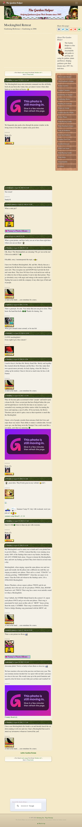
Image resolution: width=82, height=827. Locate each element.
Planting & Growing (65, 103)
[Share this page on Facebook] (59, 29)
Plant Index (62, 157)
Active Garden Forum (28, 753)
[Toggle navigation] (76, 3)
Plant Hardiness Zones (65, 126)
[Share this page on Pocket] (75, 29)
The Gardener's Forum (65, 81)
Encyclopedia (62, 162)
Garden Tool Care (64, 139)
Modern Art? (38, 72)
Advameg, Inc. (40, 818)
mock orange (24, 72)
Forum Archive (63, 86)
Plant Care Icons (63, 148)
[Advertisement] (28, 50)
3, (23, 516)
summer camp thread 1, (13, 516)
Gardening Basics (64, 99)
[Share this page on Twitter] (63, 29)
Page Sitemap (49, 818)
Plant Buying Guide (65, 121)
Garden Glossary (64, 144)
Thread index (30, 74)
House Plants (62, 117)
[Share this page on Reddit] (71, 29)
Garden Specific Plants (66, 112)
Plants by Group (63, 108)
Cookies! (61, 166)
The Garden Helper (14, 2)
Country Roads (10, 717)
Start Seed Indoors (64, 135)
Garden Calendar (64, 90)
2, (22, 516)
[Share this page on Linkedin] (67, 29)
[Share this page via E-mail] (79, 29)
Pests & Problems (64, 130)
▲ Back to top (41, 823)
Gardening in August (65, 95)
